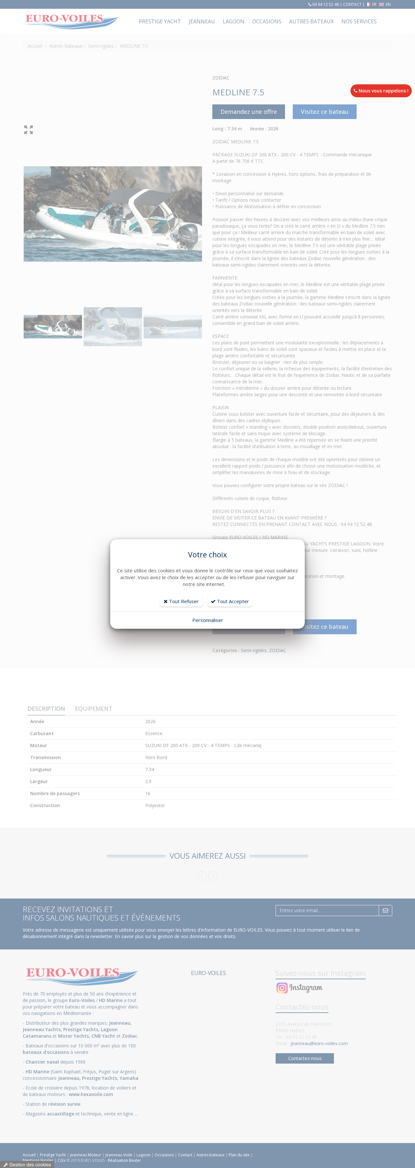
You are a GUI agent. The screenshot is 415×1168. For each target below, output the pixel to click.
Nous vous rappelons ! (383, 91)
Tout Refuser (183, 601)
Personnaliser (207, 620)
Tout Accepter (232, 601)
